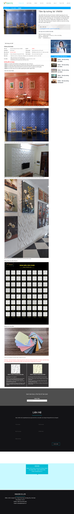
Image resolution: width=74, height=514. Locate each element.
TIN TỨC (41, 3)
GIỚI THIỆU (29, 3)
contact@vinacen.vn (38, 471)
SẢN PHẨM (48, 3)
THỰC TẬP (61, 3)
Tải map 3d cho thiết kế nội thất (46, 31)
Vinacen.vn (6, 8)
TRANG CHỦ (21, 3)
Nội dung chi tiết (9, 43)
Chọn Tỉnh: (37, 398)
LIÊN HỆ (68, 3)
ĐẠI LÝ (55, 3)
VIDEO (35, 3)
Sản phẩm (13, 8)
